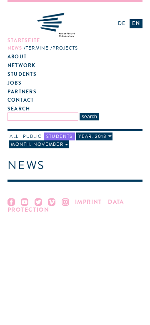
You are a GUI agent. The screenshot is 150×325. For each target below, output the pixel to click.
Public (32, 136)
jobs (15, 83)
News (15, 48)
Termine (37, 48)
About (17, 57)
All (14, 136)
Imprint (88, 202)
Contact (21, 100)
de (121, 23)
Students (22, 74)
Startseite (24, 41)
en (136, 23)
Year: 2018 (92, 136)
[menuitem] (58, 45)
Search (19, 109)
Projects (65, 48)
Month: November (37, 144)
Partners (22, 92)
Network (22, 65)
